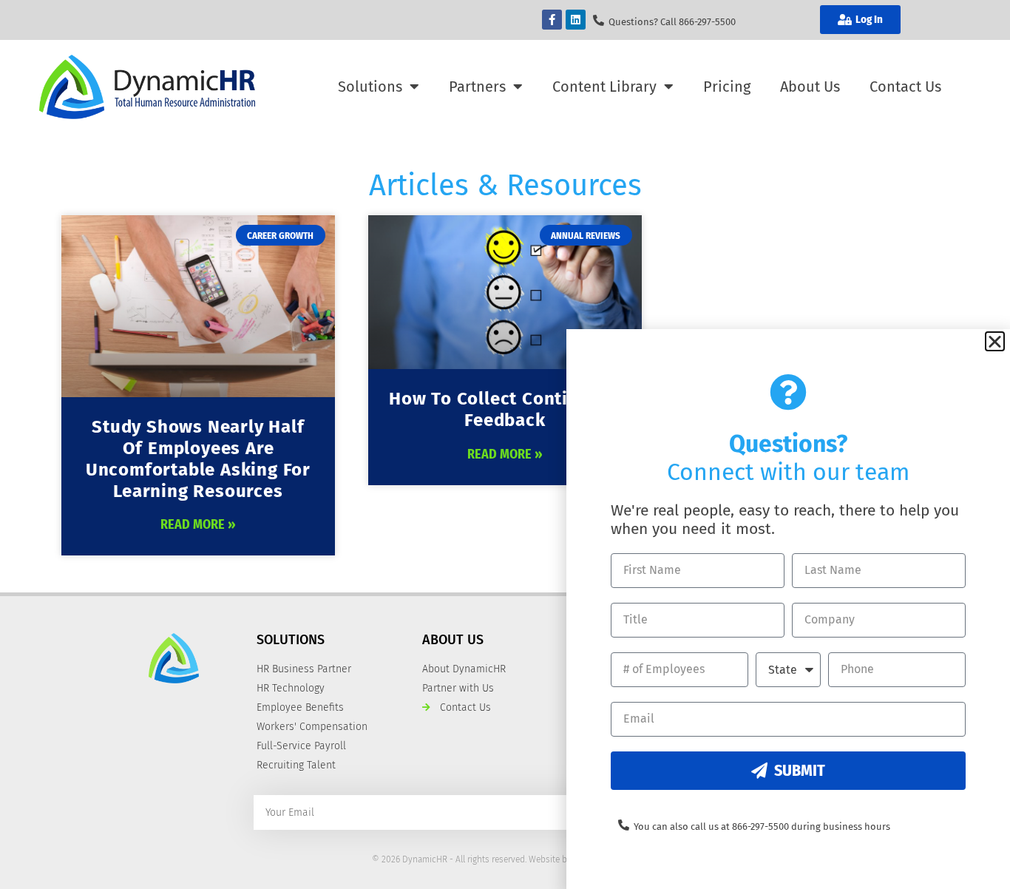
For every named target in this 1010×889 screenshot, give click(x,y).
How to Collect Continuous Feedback (505, 409)
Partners (477, 86)
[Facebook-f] (552, 20)
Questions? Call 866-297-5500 (672, 21)
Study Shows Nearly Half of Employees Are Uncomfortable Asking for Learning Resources (198, 458)
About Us (810, 86)
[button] (994, 341)
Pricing (726, 86)
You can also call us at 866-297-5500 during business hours (762, 826)
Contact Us (905, 86)
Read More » (198, 524)
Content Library (604, 86)
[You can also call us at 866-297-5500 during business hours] (623, 825)
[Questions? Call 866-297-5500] (598, 20)
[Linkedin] (576, 20)
